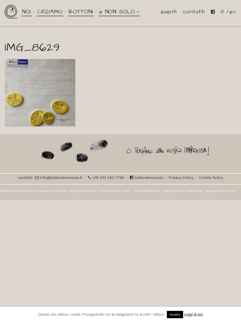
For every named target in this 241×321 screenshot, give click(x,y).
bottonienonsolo (148, 177)
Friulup (230, 191)
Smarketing (194, 191)
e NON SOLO (117, 12)
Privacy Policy (181, 177)
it (222, 12)
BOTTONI (81, 12)
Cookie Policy (211, 177)
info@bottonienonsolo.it (60, 177)
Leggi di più (193, 314)
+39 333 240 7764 (107, 177)
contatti (194, 12)
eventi (169, 12)
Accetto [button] (175, 314)
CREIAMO (50, 12)
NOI (26, 12)
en (232, 12)
